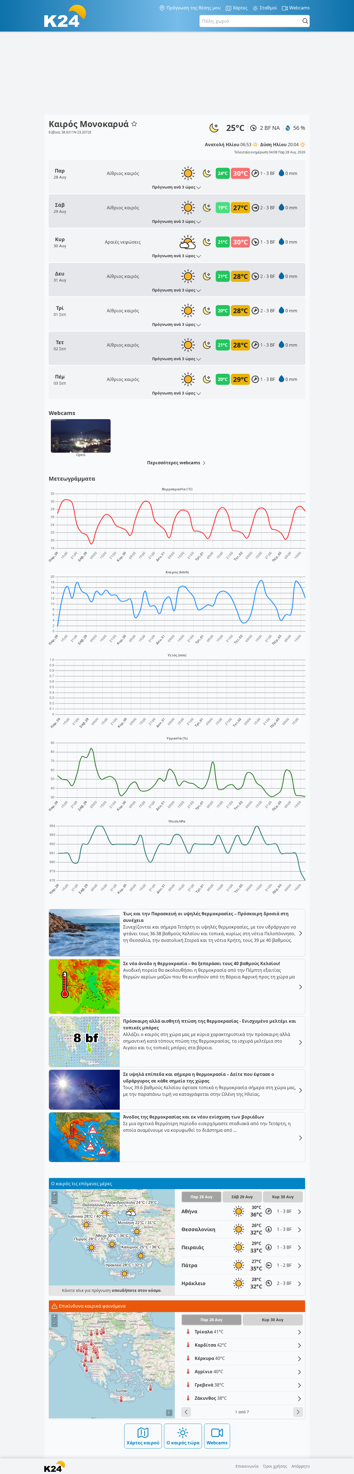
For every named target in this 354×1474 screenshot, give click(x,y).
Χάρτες (240, 8)
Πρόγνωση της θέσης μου (193, 8)
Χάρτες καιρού (143, 1443)
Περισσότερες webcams (174, 463)
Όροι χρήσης (275, 1466)
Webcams (299, 8)
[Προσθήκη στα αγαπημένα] (134, 123)
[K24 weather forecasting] (65, 16)
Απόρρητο (300, 1466)
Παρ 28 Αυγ (201, 1196)
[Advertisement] (177, 73)
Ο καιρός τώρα (182, 1443)
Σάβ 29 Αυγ (242, 1196)
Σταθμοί (268, 8)
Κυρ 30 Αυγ (283, 1196)
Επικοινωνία (247, 1466)
